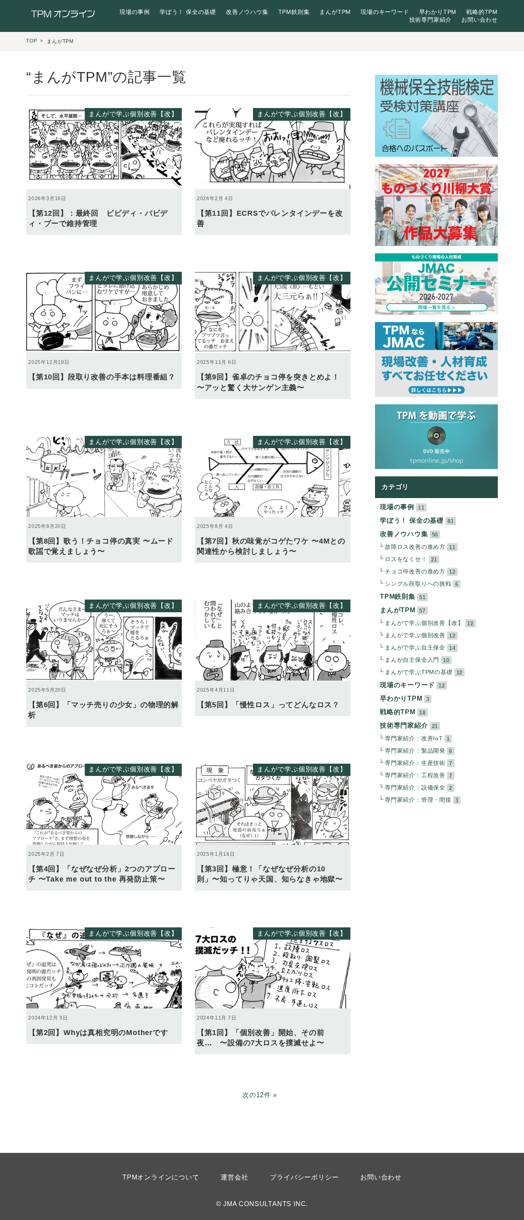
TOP (31, 41)
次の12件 (256, 1094)
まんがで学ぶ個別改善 (415, 635)
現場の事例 (135, 12)
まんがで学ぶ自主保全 (415, 648)
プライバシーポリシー (304, 1177)
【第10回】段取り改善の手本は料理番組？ (102, 377)
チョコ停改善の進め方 (415, 571)
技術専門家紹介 (430, 19)
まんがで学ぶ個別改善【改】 (133, 113)
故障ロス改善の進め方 (415, 547)
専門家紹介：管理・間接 (418, 800)
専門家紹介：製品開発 (415, 751)
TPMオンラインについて (160, 1177)
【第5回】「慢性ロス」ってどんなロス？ (268, 705)
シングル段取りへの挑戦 (418, 584)
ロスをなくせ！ (406, 559)
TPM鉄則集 (294, 12)
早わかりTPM (438, 12)
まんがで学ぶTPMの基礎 (419, 672)
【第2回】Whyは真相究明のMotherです (98, 1032)
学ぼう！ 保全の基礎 (188, 12)
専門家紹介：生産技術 (415, 763)
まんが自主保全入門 (412, 660)
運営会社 (234, 1177)
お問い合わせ (479, 19)
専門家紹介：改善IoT (414, 738)
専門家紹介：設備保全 (415, 788)
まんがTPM (335, 12)
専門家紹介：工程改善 (415, 775)
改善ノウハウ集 (247, 12)
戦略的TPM (482, 12)
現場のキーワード (385, 12)
